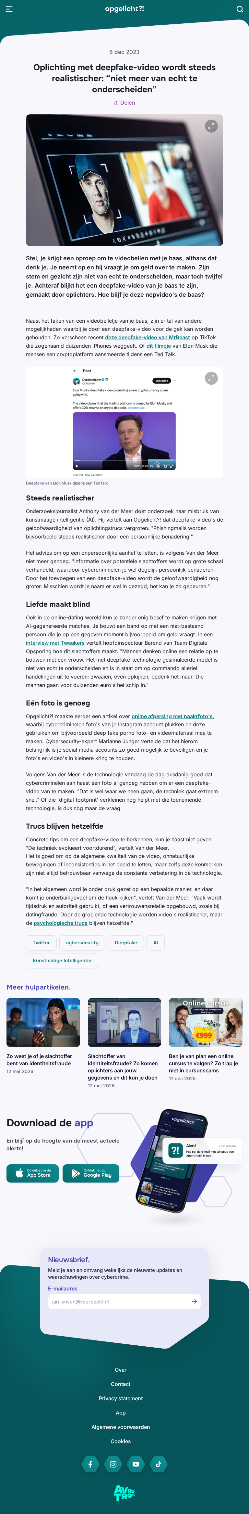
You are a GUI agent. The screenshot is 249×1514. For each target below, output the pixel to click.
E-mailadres (62, 1289)
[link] (124, 9)
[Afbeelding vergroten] (211, 126)
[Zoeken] (240, 9)
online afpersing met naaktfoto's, (173, 716)
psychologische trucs (61, 923)
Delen (127, 102)
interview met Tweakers (55, 643)
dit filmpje (159, 346)
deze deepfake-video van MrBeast (147, 337)
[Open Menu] (9, 9)
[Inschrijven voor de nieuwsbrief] (194, 1301)
